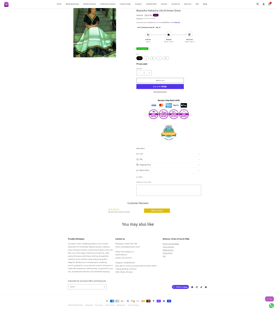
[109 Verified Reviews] (169, 141)
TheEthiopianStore (77, 305)
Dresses (164, 4)
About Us (187, 4)
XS (139, 58)
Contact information (133, 305)
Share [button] (141, 177)
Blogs (205, 4)
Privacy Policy (167, 253)
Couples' (138, 4)
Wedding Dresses (72, 4)
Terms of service (109, 305)
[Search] (258, 4)
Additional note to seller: (143, 182)
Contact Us (175, 4)
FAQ (197, 4)
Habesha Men (151, 4)
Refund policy (89, 305)
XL (166, 58)
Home (59, 4)
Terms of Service (168, 247)
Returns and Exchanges (171, 244)
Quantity (139, 68)
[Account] (263, 4)
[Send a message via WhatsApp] (271, 305)
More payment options (160, 91)
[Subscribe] (104, 286)
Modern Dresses (89, 4)
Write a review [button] (157, 210)
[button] (168, 148)
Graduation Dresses (107, 4)
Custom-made (125, 4)
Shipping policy (168, 250)
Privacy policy (99, 305)
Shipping (139, 18)
